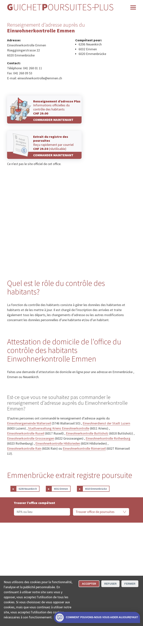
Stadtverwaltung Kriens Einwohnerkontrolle (58, 428)
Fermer (129, 583)
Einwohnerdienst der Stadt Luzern (106, 423)
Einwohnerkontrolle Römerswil (84, 448)
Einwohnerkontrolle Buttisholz (87, 433)
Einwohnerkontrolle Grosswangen (30, 438)
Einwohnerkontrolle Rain (24, 448)
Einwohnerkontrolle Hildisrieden (57, 443)
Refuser (110, 583)
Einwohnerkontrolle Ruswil (25, 433)
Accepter (89, 583)
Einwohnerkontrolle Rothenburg (108, 438)
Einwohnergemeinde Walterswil (29, 423)
